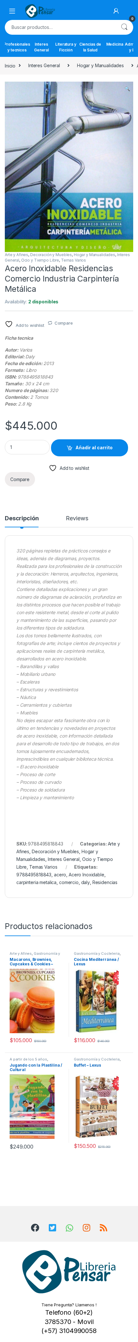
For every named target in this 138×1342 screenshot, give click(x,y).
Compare (64, 323)
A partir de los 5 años (28, 1059)
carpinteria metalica (36, 882)
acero (60, 874)
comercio (69, 882)
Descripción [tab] (22, 518)
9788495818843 (33, 874)
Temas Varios (73, 260)
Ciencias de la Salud (90, 47)
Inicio (10, 65)
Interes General (41, 47)
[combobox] (60, 27)
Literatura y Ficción (65, 47)
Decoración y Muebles (51, 254)
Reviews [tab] (77, 518)
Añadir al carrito (94, 447)
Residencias (104, 882)
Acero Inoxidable (86, 874)
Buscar (124, 27)
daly (85, 882)
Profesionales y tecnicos (17, 47)
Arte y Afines (16, 254)
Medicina (114, 44)
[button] (127, 89)
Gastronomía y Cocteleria (97, 953)
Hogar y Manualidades (100, 65)
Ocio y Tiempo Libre (40, 260)
